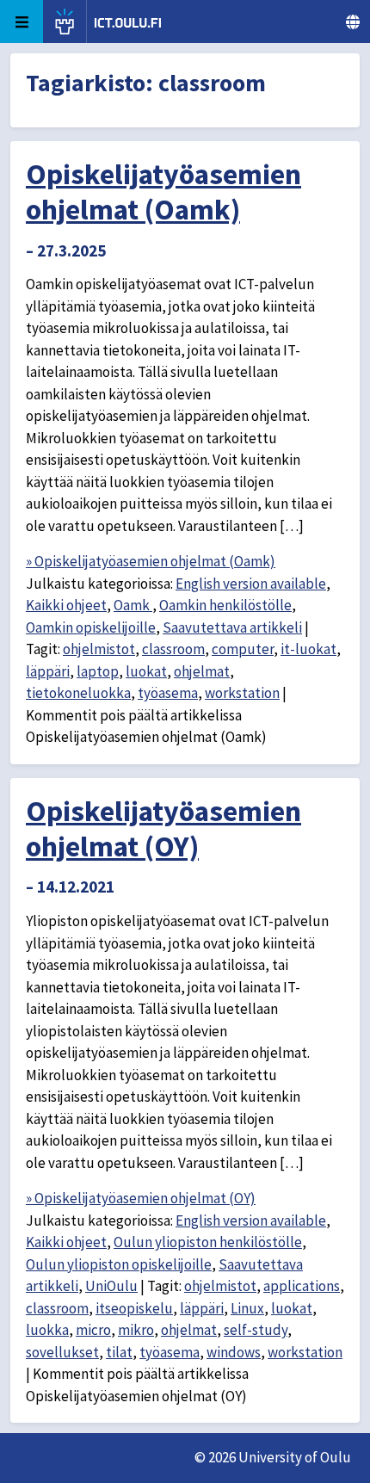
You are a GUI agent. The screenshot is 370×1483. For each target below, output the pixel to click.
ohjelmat (202, 671)
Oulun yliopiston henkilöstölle (208, 1242)
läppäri (48, 671)
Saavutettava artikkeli (232, 627)
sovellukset (62, 1352)
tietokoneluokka (78, 692)
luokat (146, 671)
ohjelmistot (99, 649)
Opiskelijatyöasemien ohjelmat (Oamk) (163, 191)
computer (243, 649)
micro (93, 1329)
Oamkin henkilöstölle (225, 605)
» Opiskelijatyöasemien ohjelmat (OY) (141, 1198)
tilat (119, 1352)
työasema (168, 692)
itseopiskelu (134, 1308)
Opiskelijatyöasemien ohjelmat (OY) (163, 828)
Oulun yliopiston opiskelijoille (119, 1264)
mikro (136, 1329)
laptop (98, 671)
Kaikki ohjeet (66, 605)
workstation (242, 692)
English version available (251, 583)
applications (301, 1285)
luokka (47, 1329)
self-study (255, 1329)
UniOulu (111, 1285)
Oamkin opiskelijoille (91, 627)
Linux (247, 1308)
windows (234, 1352)
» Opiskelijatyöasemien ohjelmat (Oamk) (150, 561)
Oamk (133, 605)
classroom (173, 649)
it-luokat (308, 649)
